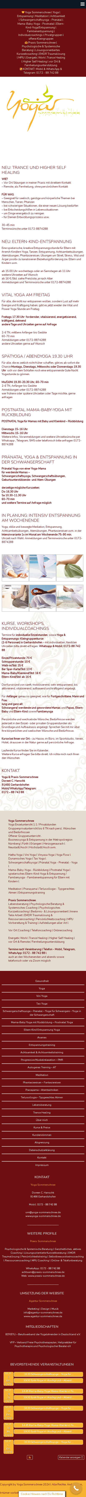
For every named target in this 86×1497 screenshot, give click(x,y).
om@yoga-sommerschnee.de (43, 1212)
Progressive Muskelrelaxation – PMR (42, 1060)
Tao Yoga (41, 1003)
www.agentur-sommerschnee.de (43, 1316)
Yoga (42, 988)
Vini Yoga (41, 996)
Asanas (42, 1037)
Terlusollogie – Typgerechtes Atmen (42, 1097)
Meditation (42, 1075)
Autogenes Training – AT (42, 1067)
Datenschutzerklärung (42, 1150)
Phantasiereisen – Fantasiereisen (42, 1082)
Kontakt (41, 1157)
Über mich (42, 1120)
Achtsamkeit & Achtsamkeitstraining (41, 1052)
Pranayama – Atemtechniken (41, 1090)
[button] (29, 1457)
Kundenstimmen (41, 1135)
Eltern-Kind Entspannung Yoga (42, 1029)
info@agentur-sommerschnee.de (43, 1312)
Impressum (42, 1165)
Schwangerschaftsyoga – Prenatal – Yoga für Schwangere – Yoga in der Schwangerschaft (42, 1013)
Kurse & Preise (42, 1127)
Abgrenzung (42, 1142)
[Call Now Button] (76, 1488)
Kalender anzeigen (70, 1457)
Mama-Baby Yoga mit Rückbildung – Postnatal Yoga (42, 1022)
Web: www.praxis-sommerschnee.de (42, 1276)
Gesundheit (42, 981)
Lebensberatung (41, 1105)
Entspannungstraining (42, 1045)
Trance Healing (42, 1112)
